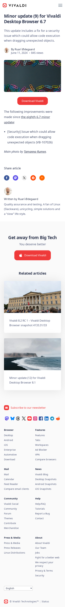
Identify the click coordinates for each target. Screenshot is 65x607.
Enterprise (10, 449)
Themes (8, 518)
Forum (7, 513)
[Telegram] (52, 418)
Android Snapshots (45, 484)
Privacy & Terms (44, 570)
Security (39, 575)
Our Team (40, 547)
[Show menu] (60, 5)
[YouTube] (30, 418)
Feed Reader (11, 484)
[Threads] (18, 418)
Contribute (10, 523)
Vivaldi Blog (41, 474)
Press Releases (12, 547)
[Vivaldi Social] (7, 418)
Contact (39, 518)
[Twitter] (24, 418)
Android (8, 440)
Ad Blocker (41, 449)
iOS (6, 444)
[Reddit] (58, 418)
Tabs (37, 440)
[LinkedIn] (46, 418)
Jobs (37, 552)
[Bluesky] (12, 418)
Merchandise (11, 528)
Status (45, 601)
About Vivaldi (42, 543)
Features (40, 435)
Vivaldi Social (11, 503)
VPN (37, 454)
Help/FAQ (40, 503)
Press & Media (12, 543)
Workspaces (41, 444)
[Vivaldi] (14, 5)
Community (10, 508)
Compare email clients (16, 488)
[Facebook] (41, 418)
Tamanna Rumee (35, 152)
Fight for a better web (47, 557)
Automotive (10, 454)
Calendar (9, 479)
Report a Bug (42, 513)
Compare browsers (45, 459)
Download (9, 459)
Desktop (8, 435)
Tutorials (40, 508)
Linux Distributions (14, 552)
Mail (6, 474)
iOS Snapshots (43, 488)
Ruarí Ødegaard (25, 49)
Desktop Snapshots (45, 479)
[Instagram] (35, 418)
